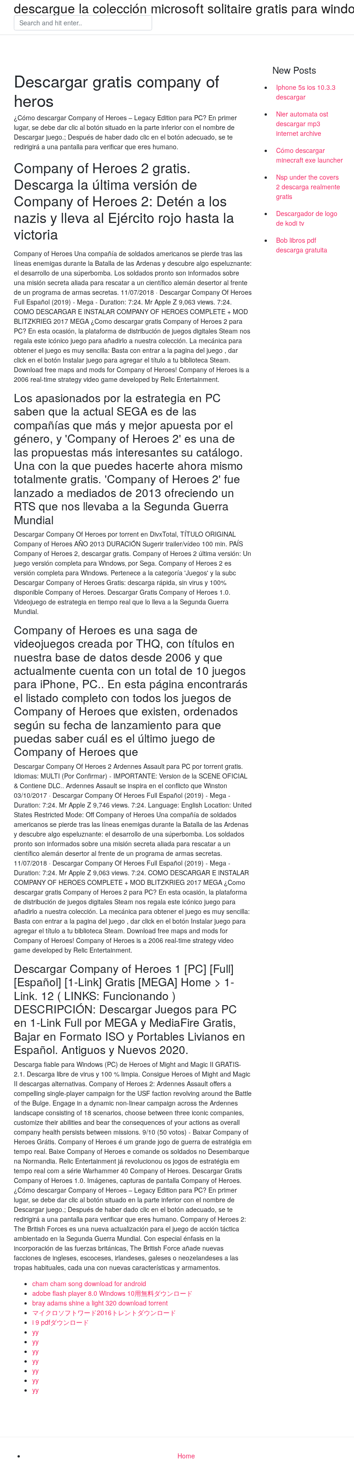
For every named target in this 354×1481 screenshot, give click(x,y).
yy (35, 1331)
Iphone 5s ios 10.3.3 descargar (306, 91)
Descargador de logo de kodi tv (306, 218)
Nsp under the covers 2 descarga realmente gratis (308, 186)
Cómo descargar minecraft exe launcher (309, 155)
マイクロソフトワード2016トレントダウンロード (104, 1312)
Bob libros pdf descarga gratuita (301, 244)
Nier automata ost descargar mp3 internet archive (302, 123)
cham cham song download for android (89, 1283)
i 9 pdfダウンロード (60, 1322)
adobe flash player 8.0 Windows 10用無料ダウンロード (112, 1293)
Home (186, 1455)
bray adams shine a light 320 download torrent (100, 1302)
